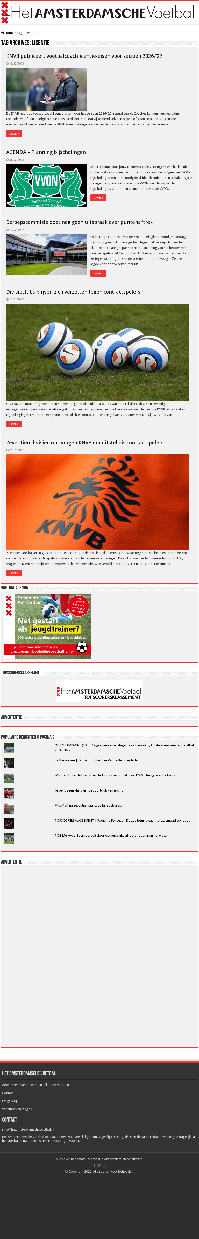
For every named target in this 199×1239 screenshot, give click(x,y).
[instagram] (104, 1165)
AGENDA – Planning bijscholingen (46, 152)
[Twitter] (99, 1165)
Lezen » (14, 133)
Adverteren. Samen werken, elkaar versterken (35, 1085)
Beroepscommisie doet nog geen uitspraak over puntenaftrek (79, 222)
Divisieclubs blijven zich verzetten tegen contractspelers (73, 292)
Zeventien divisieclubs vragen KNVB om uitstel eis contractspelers (85, 442)
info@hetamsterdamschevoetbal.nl (28, 1129)
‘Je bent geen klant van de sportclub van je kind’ (89, 790)
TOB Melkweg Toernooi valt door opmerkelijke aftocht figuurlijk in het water (111, 835)
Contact (7, 1093)
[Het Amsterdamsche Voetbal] (99, 12)
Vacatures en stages (17, 1109)
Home (9, 33)
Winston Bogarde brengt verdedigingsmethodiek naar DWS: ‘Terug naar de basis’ (115, 775)
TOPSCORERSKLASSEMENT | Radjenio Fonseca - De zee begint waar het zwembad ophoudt (122, 820)
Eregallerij (9, 1101)
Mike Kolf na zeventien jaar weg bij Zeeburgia (88, 805)
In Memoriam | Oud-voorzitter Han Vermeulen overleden (97, 760)
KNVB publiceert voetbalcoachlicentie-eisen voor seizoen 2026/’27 (84, 56)
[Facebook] (94, 1165)
